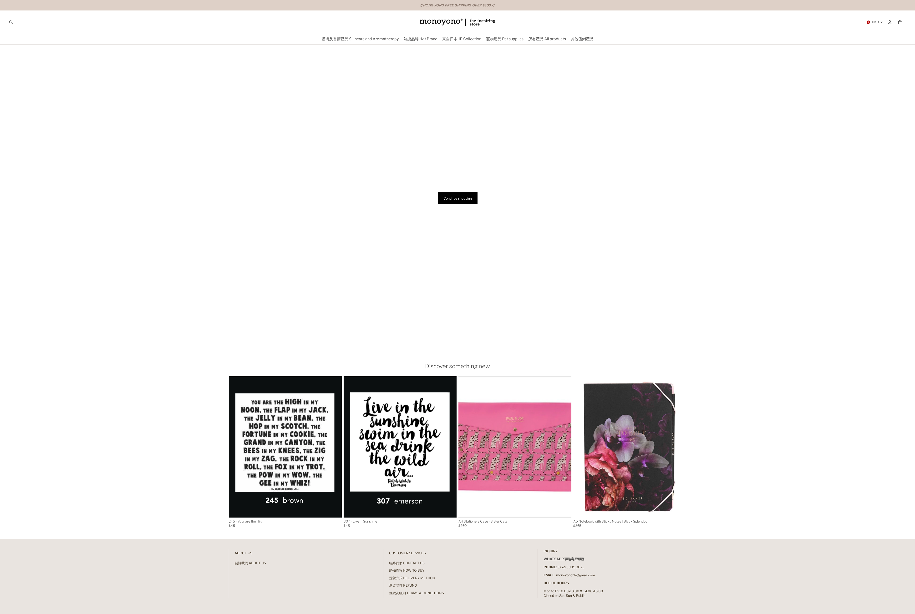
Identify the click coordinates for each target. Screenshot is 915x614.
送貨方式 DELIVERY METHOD (412, 578)
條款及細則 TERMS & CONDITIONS (416, 593)
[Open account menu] (889, 22)
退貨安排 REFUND (403, 585)
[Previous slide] (236, 447)
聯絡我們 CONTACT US (407, 563)
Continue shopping (457, 198)
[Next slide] (334, 447)
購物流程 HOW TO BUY (406, 570)
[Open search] (11, 22)
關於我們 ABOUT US (250, 563)
